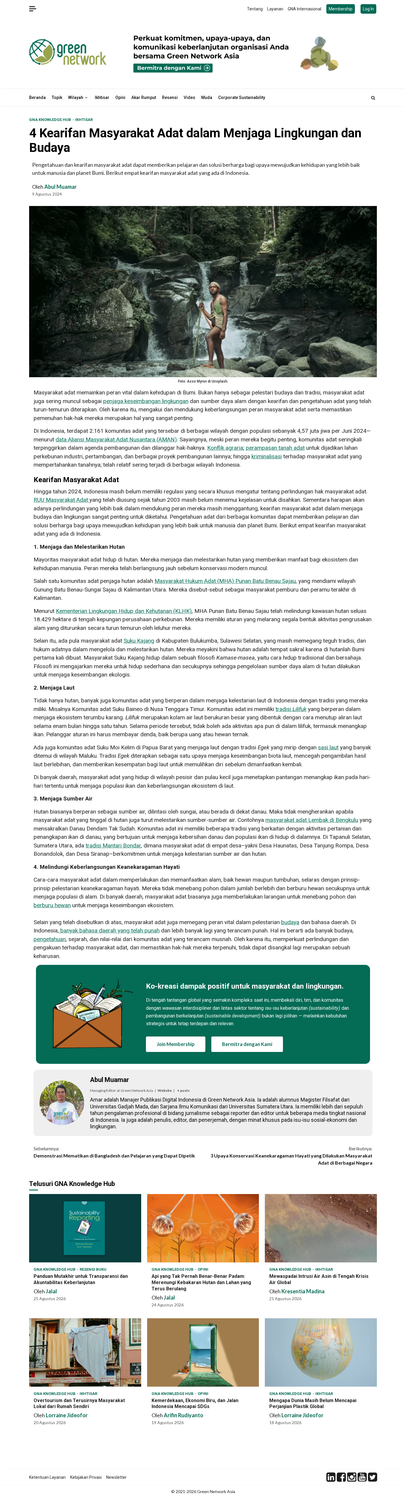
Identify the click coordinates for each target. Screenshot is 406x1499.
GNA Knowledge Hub (50, 119)
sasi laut (328, 747)
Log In (368, 9)
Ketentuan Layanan (47, 1477)
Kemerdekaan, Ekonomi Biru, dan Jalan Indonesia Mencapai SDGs (203, 1352)
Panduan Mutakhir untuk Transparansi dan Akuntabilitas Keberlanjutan (85, 1228)
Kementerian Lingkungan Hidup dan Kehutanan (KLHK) (124, 611)
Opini (120, 97)
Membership (341, 9)
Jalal (51, 1291)
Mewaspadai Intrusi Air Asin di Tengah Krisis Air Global (321, 1228)
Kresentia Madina (303, 1291)
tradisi (291, 709)
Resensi (170, 97)
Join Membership (176, 1044)
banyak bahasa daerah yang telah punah (109, 930)
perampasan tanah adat (275, 447)
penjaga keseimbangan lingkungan (145, 401)
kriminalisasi (266, 456)
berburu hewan (52, 905)
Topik (57, 97)
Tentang (255, 9)
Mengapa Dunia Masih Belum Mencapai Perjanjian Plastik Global (321, 1352)
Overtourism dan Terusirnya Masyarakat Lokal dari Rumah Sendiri (85, 1352)
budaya (290, 922)
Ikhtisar (102, 97)
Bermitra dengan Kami (247, 1044)
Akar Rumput (143, 97)
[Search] (373, 97)
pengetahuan (50, 939)
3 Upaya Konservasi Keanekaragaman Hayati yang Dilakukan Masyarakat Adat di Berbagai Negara (291, 1155)
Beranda (37, 97)
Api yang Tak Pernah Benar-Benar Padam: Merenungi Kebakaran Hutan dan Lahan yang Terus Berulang (203, 1228)
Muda (206, 97)
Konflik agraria (225, 447)
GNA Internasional (304, 9)
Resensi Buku (93, 1269)
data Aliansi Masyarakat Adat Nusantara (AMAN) (116, 439)
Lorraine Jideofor (67, 1415)
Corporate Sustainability (241, 97)
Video (189, 97)
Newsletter (116, 1477)
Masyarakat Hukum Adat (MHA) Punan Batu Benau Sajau (225, 581)
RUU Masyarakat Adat (61, 499)
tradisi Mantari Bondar (113, 845)
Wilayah (75, 97)
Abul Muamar (60, 186)
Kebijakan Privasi (86, 1477)
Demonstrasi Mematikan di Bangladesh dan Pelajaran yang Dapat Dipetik (114, 1152)
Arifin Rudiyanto (183, 1415)
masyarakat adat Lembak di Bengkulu (311, 820)
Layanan (275, 9)
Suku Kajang (139, 640)
